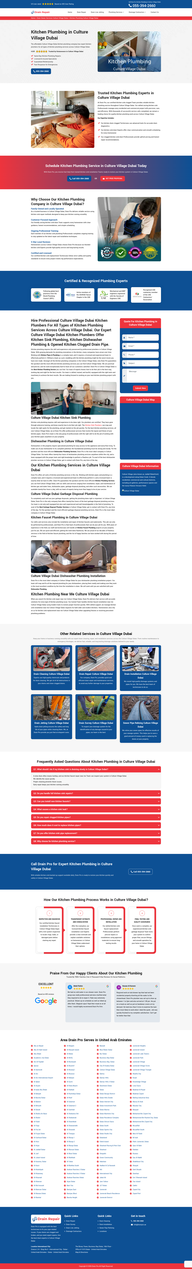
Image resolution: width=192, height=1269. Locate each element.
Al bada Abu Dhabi (40, 1090)
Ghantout (103, 1149)
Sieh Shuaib (137, 1169)
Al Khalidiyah (38, 1169)
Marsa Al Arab (138, 1102)
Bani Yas (70, 1185)
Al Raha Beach (72, 1086)
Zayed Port (137, 1193)
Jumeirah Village (139, 1062)
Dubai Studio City (106, 1134)
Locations (103, 1231)
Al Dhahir (37, 1118)
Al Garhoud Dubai (40, 1138)
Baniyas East (71, 1189)
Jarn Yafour (104, 1181)
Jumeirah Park (138, 1058)
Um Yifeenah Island (140, 1177)
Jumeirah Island (138, 1050)
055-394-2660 (144, 5)
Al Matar (70, 1054)
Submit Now (140, 388)
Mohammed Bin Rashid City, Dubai (145, 1118)
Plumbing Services (116, 12)
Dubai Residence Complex (109, 1118)
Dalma (102, 1074)
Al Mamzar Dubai (40, 1189)
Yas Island (136, 1181)
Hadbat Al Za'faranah (107, 1165)
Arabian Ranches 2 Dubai (76, 1169)
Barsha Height (72, 1197)
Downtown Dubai (106, 1086)
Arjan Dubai (71, 1181)
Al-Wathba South (73, 1165)
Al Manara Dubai (40, 1193)
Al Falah (37, 1122)
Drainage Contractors (137, 12)
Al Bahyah (37, 1094)
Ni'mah (135, 1138)
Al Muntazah (71, 1062)
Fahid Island (104, 1142)
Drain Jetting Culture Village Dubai (51, 723)
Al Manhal (37, 1197)
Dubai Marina (104, 1110)
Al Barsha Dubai (39, 1098)
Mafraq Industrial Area (141, 1098)
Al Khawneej (38, 1173)
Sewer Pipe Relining (106, 1228)
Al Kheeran (38, 1181)
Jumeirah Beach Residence (110, 1193)
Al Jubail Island (39, 1157)
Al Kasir (36, 1165)
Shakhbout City (138, 1161)
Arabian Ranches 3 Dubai (76, 1173)
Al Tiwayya (71, 1134)
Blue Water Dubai (106, 1050)
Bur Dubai (103, 1054)
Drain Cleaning (104, 1221)
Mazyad (135, 1110)
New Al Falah (137, 1134)
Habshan (103, 1161)
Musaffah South (138, 1130)
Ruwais (135, 1153)
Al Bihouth (37, 1106)
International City (106, 1173)
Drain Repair (81, 12)
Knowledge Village (139, 1082)
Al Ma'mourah (39, 1185)
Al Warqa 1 (71, 1138)
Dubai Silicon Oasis (107, 1122)
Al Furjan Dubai (39, 1134)
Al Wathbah (71, 1157)
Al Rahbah (70, 1090)
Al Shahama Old (72, 1114)
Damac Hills (104, 1078)
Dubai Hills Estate (106, 1098)
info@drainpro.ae (140, 1225)
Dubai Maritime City (107, 1114)
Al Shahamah (71, 1118)
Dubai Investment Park (108, 1106)
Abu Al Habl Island (40, 1050)
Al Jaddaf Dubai (39, 1149)
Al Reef (69, 1098)
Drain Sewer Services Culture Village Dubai (52, 18)
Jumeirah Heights (139, 1046)
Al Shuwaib (71, 1130)
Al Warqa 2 (71, 1142)
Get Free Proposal (114, 178)
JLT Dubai (103, 1185)
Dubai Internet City (106, 1102)
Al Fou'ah (37, 1130)
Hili (101, 1169)
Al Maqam (70, 1046)
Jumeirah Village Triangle (142, 1070)
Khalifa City (137, 1074)
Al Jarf (36, 1153)
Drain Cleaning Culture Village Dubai (52, 674)
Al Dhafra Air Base (40, 1114)
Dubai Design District (107, 1094)
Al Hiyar (36, 1145)
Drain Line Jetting (97, 12)
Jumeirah (103, 1189)
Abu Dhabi (37, 1054)
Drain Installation (105, 1224)
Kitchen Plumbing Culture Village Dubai (84, 18)
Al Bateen (37, 1102)
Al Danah (37, 1110)
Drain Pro (95, 1266)
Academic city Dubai (41, 1058)
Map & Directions (81, 1252)
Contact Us (155, 12)
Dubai (102, 1090)
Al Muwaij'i (71, 1070)
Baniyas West (72, 1193)
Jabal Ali (103, 1177)
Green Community (106, 1157)
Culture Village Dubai (107, 1070)
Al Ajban (37, 1082)
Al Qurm (70, 1082)
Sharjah (135, 1165)
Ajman (36, 1066)
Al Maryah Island (73, 1050)
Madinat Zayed (138, 1094)
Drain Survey (70, 1224)
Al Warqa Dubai (72, 1145)
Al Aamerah (38, 1070)
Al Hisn (36, 1142)
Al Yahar (70, 1161)
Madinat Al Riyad (139, 1090)
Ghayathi (103, 1153)
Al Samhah (71, 1110)
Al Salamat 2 (71, 1106)
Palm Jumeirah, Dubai (141, 1142)
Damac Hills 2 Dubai (107, 1082)
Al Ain (36, 1074)
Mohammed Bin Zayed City (142, 1122)
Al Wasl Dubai (72, 1153)
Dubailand (103, 1138)
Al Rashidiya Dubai (73, 1094)
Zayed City (136, 1189)
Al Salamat (71, 1102)
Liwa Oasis (137, 1086)
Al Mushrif (70, 1066)
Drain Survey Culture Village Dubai (96, 723)
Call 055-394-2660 (80, 178)
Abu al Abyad (38, 1046)
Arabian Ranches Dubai (75, 1177)
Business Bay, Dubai (107, 1062)
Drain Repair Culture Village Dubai (96, 674)
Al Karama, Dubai (40, 1161)
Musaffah (136, 1126)
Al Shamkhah (71, 1122)
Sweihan (136, 1173)
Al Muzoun (70, 1074)
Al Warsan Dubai (73, 1149)
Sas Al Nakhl (137, 1157)
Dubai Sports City (106, 1130)
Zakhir (135, 1185)
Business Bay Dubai (107, 1058)
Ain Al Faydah (39, 1062)
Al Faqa (36, 1126)
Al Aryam (37, 1086)
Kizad (135, 1078)
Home (70, 12)
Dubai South (104, 1126)
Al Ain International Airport (43, 1078)
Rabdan (135, 1149)
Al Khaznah (38, 1177)
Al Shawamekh (72, 1126)
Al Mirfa (70, 1058)
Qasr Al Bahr (137, 1145)
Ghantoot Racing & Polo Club (110, 1145)
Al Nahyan (70, 1078)
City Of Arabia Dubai (107, 1066)
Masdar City (137, 1106)
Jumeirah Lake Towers (141, 1054)
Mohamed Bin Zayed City (142, 1114)
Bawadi (102, 1046)
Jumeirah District (106, 1197)
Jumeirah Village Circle (141, 1066)
